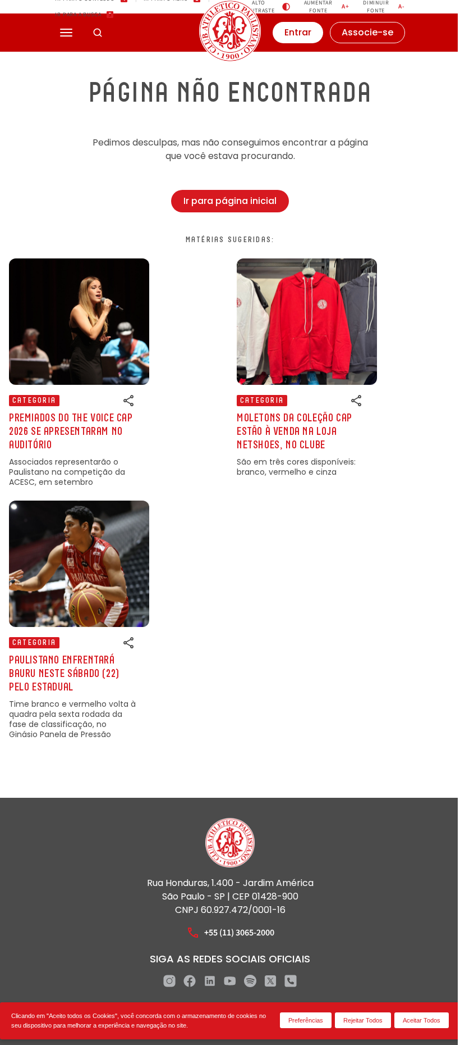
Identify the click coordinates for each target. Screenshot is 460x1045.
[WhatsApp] (290, 981)
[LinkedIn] (210, 981)
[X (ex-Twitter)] (270, 981)
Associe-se (367, 32)
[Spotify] (250, 981)
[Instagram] (169, 981)
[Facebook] (189, 981)
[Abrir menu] (66, 32)
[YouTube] (230, 981)
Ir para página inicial (230, 200)
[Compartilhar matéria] (129, 400)
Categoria (34, 401)
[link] (79, 372)
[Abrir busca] (97, 32)
